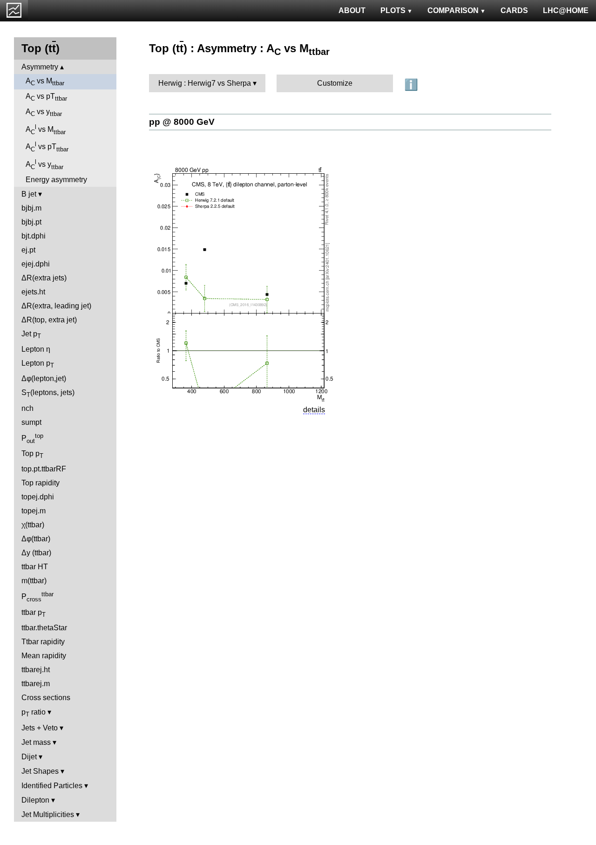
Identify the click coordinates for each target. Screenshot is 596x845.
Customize (334, 83)
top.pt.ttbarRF (43, 469)
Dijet (29, 757)
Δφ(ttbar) (35, 539)
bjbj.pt (31, 222)
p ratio (33, 713)
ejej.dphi (35, 264)
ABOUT (352, 10)
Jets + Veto (39, 728)
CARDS (514, 10)
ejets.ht (33, 292)
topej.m (33, 511)
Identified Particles (51, 786)
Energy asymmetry (56, 180)
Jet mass (36, 742)
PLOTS (393, 10)
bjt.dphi (33, 236)
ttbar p (33, 613)
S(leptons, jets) (47, 393)
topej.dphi (37, 497)
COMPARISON (453, 10)
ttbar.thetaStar (44, 628)
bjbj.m (31, 208)
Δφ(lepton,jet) (43, 378)
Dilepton (35, 800)
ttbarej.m (35, 684)
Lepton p (37, 364)
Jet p (31, 335)
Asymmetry (39, 67)
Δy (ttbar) (36, 553)
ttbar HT (34, 567)
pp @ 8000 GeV (182, 122)
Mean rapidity (43, 656)
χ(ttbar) (32, 525)
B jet (28, 194)
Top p (32, 454)
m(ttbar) (34, 581)
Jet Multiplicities (47, 814)
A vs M (45, 82)
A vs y (44, 112)
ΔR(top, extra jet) (49, 320)
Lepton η (35, 349)
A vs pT (46, 97)
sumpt (31, 422)
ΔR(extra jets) (44, 278)
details (314, 410)
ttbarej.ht (35, 670)
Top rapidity (40, 483)
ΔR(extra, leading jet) (56, 306)
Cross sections (45, 698)
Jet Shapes (40, 771)
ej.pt (28, 250)
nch (27, 408)
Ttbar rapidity (43, 642)
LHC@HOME (566, 10)
